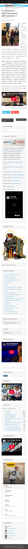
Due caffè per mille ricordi (17, 174)
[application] (14, 473)
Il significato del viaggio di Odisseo (13, 429)
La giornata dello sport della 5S (12, 294)
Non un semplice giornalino (11, 274)
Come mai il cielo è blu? (16, 171)
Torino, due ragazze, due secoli (12, 280)
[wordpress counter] (5, 376)
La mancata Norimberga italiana (13, 428)
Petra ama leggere (15, 180)
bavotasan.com (20, 547)
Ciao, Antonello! (8, 281)
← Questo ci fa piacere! (6, 120)
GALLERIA (7, 411)
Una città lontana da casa (17, 177)
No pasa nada (8, 413)
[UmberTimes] (14, 6)
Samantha (7, 304)
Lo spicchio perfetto (9, 292)
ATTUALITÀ (4, 8)
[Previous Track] (8, 473)
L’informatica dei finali (10, 278)
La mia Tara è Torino (10, 276)
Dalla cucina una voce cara (11, 307)
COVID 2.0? (8, 302)
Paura (11, 189)
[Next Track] (19, 473)
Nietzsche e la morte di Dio (11, 426)
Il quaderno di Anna (16, 183)
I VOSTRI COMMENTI (10, 417)
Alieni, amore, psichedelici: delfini (13, 422)
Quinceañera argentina (10, 415)
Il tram (12, 186)
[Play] (14, 473)
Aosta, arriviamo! (9, 309)
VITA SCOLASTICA (14, 8)
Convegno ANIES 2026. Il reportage (13, 287)
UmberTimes (13, 546)
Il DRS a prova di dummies (11, 424)
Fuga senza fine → (21, 119)
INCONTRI (8, 8)
